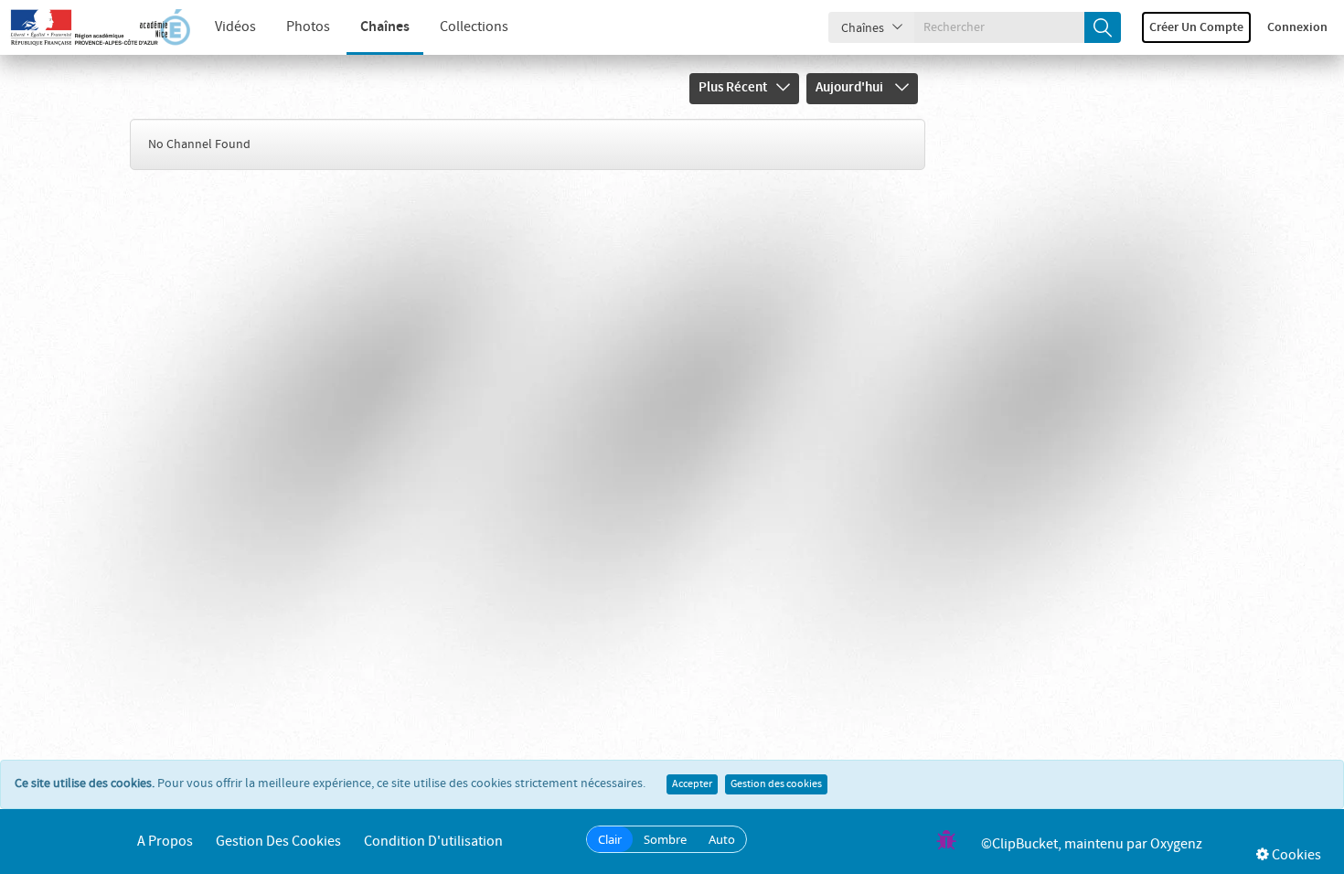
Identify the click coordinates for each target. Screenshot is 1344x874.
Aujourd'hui (851, 88)
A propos (165, 841)
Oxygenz (1176, 844)
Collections (474, 27)
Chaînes (385, 27)
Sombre (665, 839)
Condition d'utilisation (433, 841)
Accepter (692, 784)
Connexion (1297, 27)
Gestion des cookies (776, 784)
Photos (308, 27)
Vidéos (235, 27)
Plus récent (733, 88)
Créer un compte (1196, 27)
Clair (610, 839)
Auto (722, 839)
